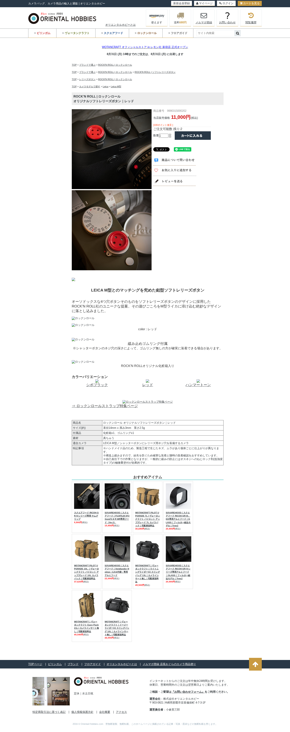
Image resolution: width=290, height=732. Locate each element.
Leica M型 (116, 86)
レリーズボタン (87, 79)
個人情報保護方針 (82, 712)
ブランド (73, 664)
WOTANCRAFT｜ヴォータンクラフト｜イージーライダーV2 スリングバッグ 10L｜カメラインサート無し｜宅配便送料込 (117, 628)
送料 (180, 22)
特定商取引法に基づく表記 (49, 712)
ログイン (228, 3)
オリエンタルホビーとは (120, 24)
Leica (105, 86)
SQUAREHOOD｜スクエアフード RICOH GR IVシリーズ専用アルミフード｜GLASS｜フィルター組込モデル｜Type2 (178, 572)
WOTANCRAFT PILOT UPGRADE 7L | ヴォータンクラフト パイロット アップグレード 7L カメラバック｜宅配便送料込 (147, 519)
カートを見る (251, 3)
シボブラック (97, 385)
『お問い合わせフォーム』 (188, 691)
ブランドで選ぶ (87, 65)
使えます (156, 22)
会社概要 (104, 712)
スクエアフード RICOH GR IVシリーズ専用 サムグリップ (86, 515)
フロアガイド (92, 664)
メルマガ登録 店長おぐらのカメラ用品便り (169, 664)
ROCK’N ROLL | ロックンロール (115, 65)
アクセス (121, 712)
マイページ (206, 3)
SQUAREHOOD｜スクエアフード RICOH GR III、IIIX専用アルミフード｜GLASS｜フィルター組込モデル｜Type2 (178, 519)
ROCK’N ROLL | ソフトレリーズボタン (155, 72)
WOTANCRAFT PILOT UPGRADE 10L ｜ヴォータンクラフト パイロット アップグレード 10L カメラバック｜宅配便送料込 (86, 572)
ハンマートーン (198, 385)
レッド (147, 385)
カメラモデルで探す (89, 86)
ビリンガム (55, 664)
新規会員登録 (181, 3)
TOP (74, 65)
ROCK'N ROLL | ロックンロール (115, 79)
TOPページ (35, 664)
